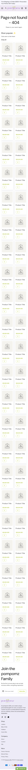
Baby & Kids (4, 727)
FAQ (2, 744)
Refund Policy (4, 754)
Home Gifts (4, 732)
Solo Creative (20, 760)
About (2, 739)
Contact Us (21, 768)
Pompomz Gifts (8, 759)
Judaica (3, 724)
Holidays (3, 729)
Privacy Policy (4, 756)
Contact (3, 741)
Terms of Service (5, 751)
